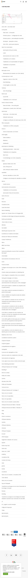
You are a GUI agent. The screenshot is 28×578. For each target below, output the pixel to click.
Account (3, 433)
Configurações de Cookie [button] (8, 572)
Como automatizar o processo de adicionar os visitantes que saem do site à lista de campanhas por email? (13, 325)
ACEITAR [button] (5, 573)
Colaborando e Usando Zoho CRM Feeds (12, 108)
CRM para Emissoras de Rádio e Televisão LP (12, 407)
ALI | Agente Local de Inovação (9, 504)
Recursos (4, 201)
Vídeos (3, 248)
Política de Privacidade (7, 384)
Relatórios (5, 140)
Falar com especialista (6, 399)
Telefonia (4, 88)
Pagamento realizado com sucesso (9, 439)
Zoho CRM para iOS (7, 166)
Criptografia (4, 349)
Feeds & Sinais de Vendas (7, 102)
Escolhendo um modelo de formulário (10, 233)
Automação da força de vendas (10, 50)
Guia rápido (4, 228)
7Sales (3, 510)
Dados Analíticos (6, 137)
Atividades (5, 67)
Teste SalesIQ (5, 477)
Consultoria (4, 471)
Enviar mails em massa (7, 222)
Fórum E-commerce (6, 416)
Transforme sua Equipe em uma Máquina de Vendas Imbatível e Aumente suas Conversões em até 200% (13, 497)
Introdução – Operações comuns (10, 41)
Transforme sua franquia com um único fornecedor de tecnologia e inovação (14, 487)
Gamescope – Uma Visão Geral (10, 114)
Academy (4, 454)
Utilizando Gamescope (8, 117)
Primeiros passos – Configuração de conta (12, 35)
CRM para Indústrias (6, 425)
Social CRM (5, 96)
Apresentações (5, 513)
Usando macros (6, 184)
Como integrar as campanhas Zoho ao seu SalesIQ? (13, 275)
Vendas (3, 468)
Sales (3, 410)
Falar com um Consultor (7, 393)
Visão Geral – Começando (8, 32)
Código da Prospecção (7, 507)
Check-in (3, 128)
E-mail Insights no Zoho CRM (9, 85)
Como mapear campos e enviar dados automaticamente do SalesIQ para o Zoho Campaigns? (14, 281)
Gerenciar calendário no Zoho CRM (11, 175)
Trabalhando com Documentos (10, 190)
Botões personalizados (7, 219)
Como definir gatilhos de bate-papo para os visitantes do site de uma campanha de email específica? (13, 319)
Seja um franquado (6, 483)
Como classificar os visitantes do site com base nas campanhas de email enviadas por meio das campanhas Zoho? (13, 301)
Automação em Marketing (7, 146)
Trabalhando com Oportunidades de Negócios (13, 61)
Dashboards (5, 143)
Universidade (4, 255)
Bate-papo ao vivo (6, 70)
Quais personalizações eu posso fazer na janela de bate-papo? (13, 252)
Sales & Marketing (6, 210)
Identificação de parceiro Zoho (8, 230)
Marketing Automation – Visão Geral (11, 149)
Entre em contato (5, 372)
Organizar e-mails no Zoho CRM (10, 79)
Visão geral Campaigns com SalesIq (9, 278)
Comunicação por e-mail (7, 76)
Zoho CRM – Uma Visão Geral (8, 26)
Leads (4, 53)
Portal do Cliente (5, 264)
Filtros (3, 242)
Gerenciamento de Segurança (8, 358)
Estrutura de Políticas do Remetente (10, 236)
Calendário (4, 172)
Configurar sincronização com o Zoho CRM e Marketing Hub (14, 268)
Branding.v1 (4, 369)
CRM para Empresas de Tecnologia (9, 366)
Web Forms (5, 155)
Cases (3, 261)
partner (3, 466)
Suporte (3, 442)
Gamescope (4, 111)
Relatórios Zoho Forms (7, 334)
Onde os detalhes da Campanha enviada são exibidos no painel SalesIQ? (13, 295)
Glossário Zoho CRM (6, 381)
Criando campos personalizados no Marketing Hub (13, 272)
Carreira (3, 378)
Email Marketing (6, 82)
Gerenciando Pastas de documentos (11, 193)
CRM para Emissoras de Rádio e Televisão (11, 404)
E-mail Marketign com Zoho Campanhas (12, 158)
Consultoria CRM (5, 457)
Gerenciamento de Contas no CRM (10, 56)
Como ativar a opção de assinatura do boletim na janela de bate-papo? (13, 291)
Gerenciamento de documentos (9, 187)
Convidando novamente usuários (9, 337)
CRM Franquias (5, 436)
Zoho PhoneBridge (7, 91)
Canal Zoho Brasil (6, 207)
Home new (4, 448)
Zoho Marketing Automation (8, 364)
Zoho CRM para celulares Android (10, 169)
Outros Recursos (5, 195)
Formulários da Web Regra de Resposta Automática (13, 216)
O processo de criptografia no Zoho (10, 352)
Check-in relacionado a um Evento (10, 131)
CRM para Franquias (6, 431)
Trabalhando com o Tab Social (10, 99)
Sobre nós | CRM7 (6, 451)
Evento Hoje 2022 (6, 445)
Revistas (3, 491)
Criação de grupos (6, 343)
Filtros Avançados (6, 123)
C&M (3, 463)
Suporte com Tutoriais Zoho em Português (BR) (12, 213)
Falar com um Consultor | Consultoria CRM (11, 474)
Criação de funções (6, 340)
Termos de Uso (5, 387)
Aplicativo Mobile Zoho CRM (9, 163)
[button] (26, 1)
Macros (3, 181)
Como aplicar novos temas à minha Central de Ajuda (13, 361)
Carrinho (3, 422)
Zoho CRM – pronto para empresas (11, 44)
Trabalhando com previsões (9, 64)
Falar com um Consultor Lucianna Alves (10, 401)
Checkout (4, 428)
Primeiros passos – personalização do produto (13, 38)
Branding (4, 494)
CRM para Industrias (6, 419)
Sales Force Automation (7, 47)
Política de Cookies (6, 375)
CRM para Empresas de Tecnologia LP (10, 390)
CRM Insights (4, 134)
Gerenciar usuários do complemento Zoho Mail (12, 355)
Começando (4, 29)
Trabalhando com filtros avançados (11, 125)
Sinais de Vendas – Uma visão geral (11, 105)
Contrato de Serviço (6, 460)
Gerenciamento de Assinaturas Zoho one (11, 258)
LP (2, 501)
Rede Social (4, 93)
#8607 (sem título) (6, 245)
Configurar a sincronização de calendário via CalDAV (14, 178)
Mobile (3, 160)
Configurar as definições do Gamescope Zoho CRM (14, 120)
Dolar (3, 198)
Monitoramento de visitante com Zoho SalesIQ (13, 73)
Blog (3, 413)
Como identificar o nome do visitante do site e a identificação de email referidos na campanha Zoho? (13, 330)
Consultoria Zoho (5, 204)
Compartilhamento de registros (8, 346)
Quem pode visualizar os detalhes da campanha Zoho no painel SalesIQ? (13, 286)
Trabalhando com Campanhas (9, 152)
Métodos (4, 225)
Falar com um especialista (7, 396)
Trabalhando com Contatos (9, 58)
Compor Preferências (6, 239)
